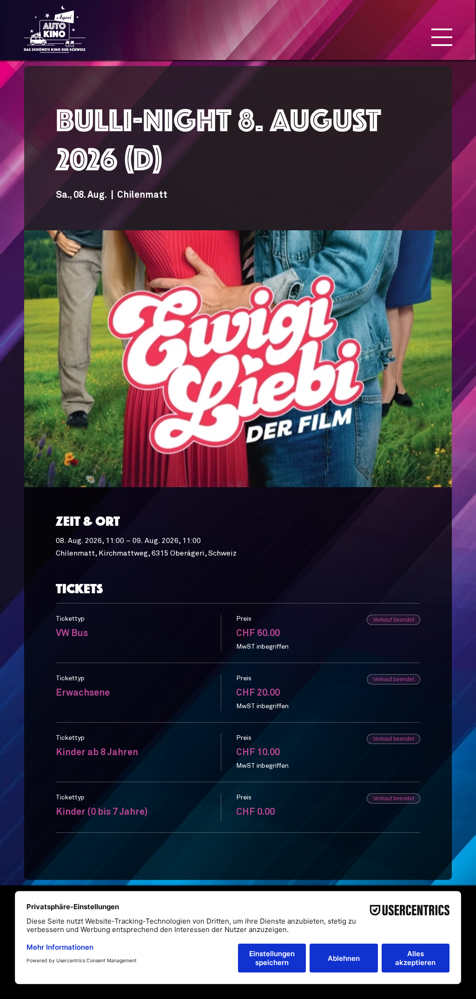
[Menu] (441, 37)
